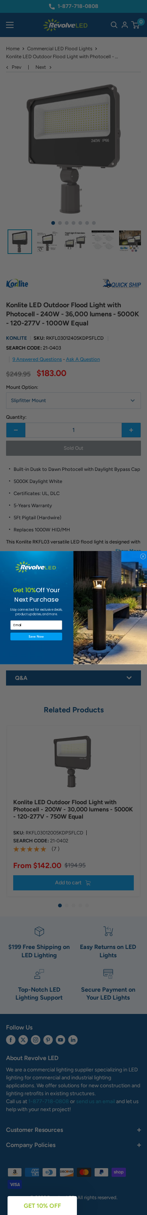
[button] (37, 636)
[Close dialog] (143, 556)
